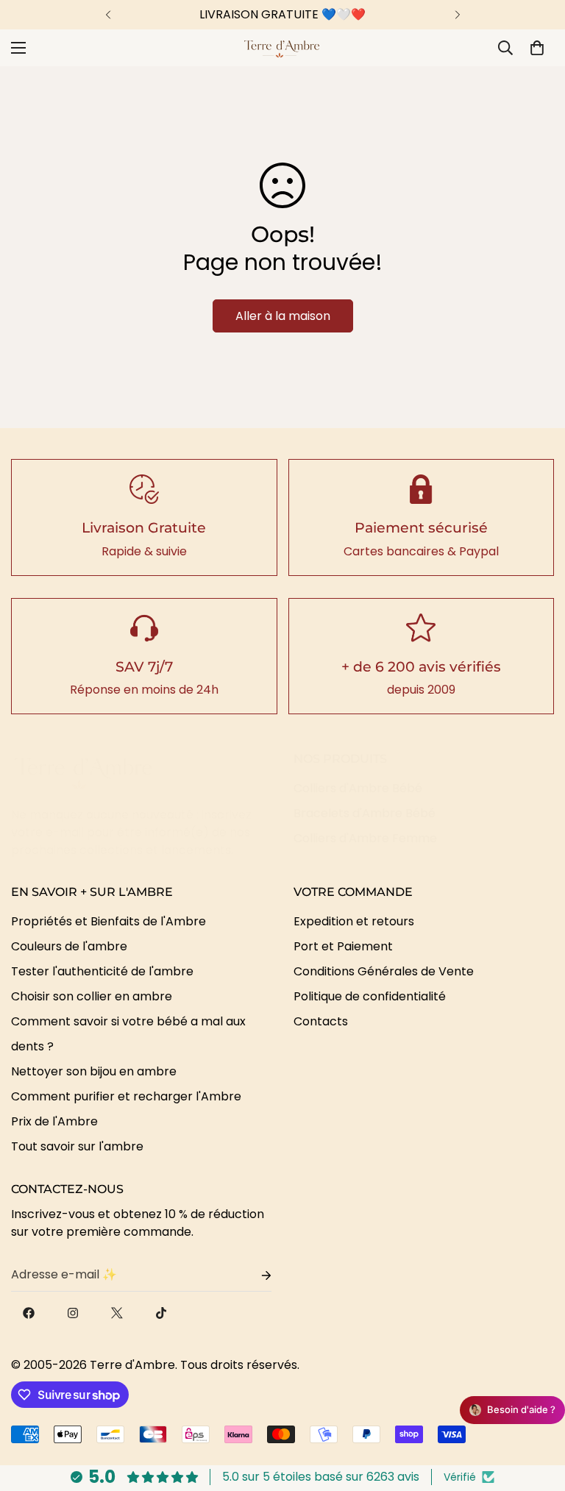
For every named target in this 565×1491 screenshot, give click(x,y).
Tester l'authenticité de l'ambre (102, 971)
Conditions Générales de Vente (384, 971)
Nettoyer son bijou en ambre (94, 1071)
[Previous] (107, 14)
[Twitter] (117, 1313)
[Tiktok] (161, 1313)
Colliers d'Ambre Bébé (358, 788)
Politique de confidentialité (370, 996)
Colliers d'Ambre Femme (365, 838)
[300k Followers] (28, 1313)
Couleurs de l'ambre (69, 946)
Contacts (321, 1021)
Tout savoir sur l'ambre (77, 1146)
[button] (537, 48)
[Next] (457, 14)
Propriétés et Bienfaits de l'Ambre (108, 921)
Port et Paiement (343, 946)
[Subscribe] (254, 1275)
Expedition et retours (354, 921)
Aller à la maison (282, 315)
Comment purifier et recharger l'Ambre (126, 1096)
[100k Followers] (72, 1313)
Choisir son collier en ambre (91, 996)
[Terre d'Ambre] (282, 47)
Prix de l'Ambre (54, 1121)
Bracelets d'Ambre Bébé (365, 813)
